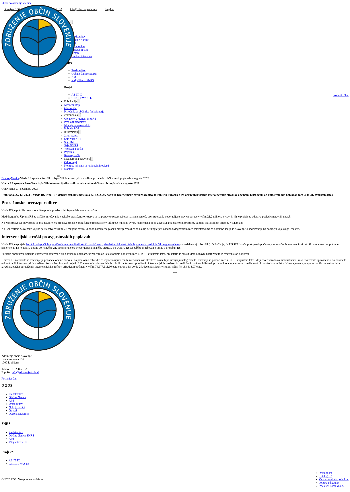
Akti (11, 400)
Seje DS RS (71, 145)
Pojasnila (69, 151)
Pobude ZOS (71, 128)
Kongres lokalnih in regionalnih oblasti (86, 165)
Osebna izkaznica (81, 56)
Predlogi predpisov (75, 121)
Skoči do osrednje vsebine (16, 3)
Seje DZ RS (71, 142)
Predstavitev (78, 36)
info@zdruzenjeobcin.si (25, 372)
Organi (75, 52)
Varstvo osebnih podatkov (334, 479)
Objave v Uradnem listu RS (80, 118)
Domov (5, 178)
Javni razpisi (71, 135)
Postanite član (341, 95)
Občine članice (80, 39)
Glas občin (70, 108)
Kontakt (68, 168)
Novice (15, 178)
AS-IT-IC (77, 94)
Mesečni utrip (72, 104)
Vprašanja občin (73, 148)
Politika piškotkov (329, 482)
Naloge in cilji (79, 49)
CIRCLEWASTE (81, 97)
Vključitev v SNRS (82, 80)
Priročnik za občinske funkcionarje (84, 111)
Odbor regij (70, 162)
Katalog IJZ (325, 476)
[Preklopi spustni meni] (78, 101)
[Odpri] (58, 176)
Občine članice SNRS (84, 73)
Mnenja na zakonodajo (77, 125)
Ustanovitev (78, 46)
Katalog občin (72, 155)
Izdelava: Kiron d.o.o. (331, 485)
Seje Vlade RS (72, 138)
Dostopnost (325, 472)
